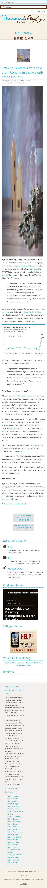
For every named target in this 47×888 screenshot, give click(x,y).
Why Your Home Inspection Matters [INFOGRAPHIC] (23, 518)
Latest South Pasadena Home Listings (13, 849)
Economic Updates (18, 83)
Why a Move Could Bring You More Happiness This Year (23, 527)
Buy (10, 546)
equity (15, 428)
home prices (16, 396)
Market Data (15, 568)
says (22, 451)
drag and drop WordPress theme (31, 871)
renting (4, 275)
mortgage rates (23, 266)
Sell (10, 557)
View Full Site (23, 884)
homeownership (8, 499)
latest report (34, 269)
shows (27, 363)
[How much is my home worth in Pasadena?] (23, 641)
